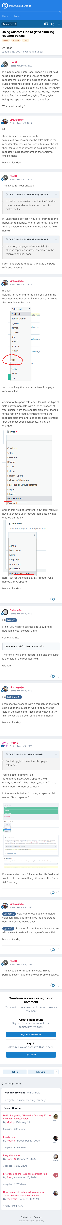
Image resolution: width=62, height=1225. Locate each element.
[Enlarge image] (21, 343)
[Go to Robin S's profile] (5, 744)
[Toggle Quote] (7, 194)
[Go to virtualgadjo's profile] (5, 121)
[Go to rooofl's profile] (5, 64)
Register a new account (31, 1034)
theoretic (12, 1199)
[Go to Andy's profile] (55, 1156)
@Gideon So (13, 697)
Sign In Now (31, 1055)
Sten (9, 1177)
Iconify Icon (9, 1137)
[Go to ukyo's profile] (55, 1138)
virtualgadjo (37, 194)
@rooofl (11, 620)
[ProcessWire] (16, 5)
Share (15, 1072)
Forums (17, 16)
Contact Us (26, 1217)
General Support (34, 51)
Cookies (37, 1217)
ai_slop (11, 1122)
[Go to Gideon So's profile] (5, 612)
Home (5, 16)
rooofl (8, 47)
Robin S (11, 1140)
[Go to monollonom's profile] (55, 1116)
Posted (21, 66)
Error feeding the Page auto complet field (25, 1174)
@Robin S (9, 913)
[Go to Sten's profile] (55, 1175)
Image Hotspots (11, 1155)
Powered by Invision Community (31, 1221)
